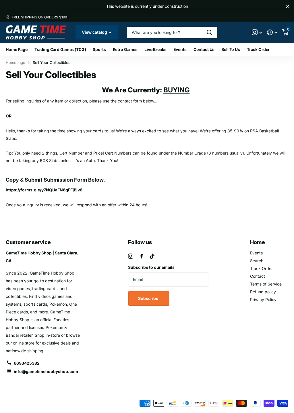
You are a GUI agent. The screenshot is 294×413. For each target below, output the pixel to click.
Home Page (17, 49)
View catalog (95, 32)
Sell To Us (230, 49)
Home (257, 242)
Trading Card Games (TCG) (60, 49)
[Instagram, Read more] (257, 32)
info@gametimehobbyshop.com (46, 371)
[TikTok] (152, 256)
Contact (257, 276)
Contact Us (204, 49)
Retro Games (125, 49)
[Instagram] (130, 256)
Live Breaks (155, 49)
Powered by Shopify (73, 403)
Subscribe (148, 298)
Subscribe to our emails (151, 267)
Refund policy (263, 291)
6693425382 (27, 363)
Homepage (15, 62)
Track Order (258, 49)
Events (180, 49)
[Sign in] (272, 32)
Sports (99, 49)
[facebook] (141, 256)
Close (287, 6)
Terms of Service (266, 283)
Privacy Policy (263, 299)
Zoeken (209, 32)
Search (256, 260)
